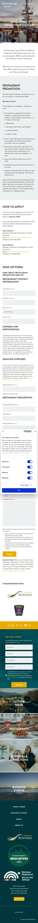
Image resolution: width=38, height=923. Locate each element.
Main (6, 496)
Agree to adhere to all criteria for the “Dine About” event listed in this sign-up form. (19, 535)
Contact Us (19, 899)
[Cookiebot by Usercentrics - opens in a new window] (23, 431)
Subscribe (19, 684)
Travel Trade (19, 807)
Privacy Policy (13, 677)
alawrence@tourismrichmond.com (18, 237)
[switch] (29, 467)
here (32, 118)
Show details (25, 485)
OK (19, 490)
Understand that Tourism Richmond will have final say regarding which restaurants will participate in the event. (19, 539)
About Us (19, 825)
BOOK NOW (7, 7)
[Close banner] (35, 431)
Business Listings (19, 813)
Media (19, 819)
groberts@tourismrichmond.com (18, 252)
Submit (9, 554)
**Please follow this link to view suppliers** (18, 379)
